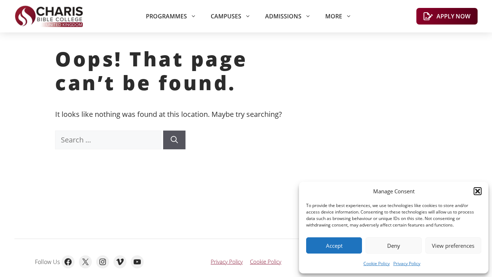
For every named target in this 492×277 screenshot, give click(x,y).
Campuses (226, 16)
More (333, 16)
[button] (477, 191)
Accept (334, 245)
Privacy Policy (406, 263)
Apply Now (453, 16)
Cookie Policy (376, 263)
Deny (393, 245)
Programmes (166, 16)
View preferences (453, 245)
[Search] (174, 140)
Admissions (283, 16)
